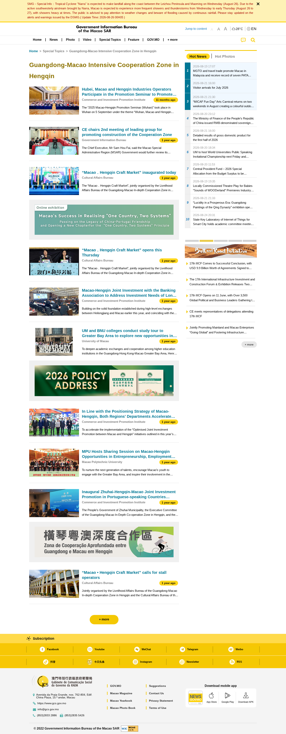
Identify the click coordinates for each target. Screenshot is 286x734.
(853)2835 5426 (74, 715)
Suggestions (157, 685)
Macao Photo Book (122, 707)
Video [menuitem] (87, 39)
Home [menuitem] (37, 39)
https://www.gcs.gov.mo (51, 703)
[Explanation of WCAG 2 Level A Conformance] (129, 728)
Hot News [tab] (198, 56)
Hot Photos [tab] (225, 56)
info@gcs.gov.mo (48, 709)
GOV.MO (115, 685)
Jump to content (196, 28)
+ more (249, 344)
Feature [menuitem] (133, 39)
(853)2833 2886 (47, 715)
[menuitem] (54, 39)
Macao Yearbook (121, 700)
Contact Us (156, 693)
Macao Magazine (121, 693)
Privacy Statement (161, 700)
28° (239, 29)
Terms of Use (157, 707)
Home (33, 51)
